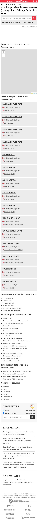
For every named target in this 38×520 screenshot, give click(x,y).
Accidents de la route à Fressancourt (15, 348)
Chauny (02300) (9, 275)
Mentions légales (7, 497)
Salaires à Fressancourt (10, 331)
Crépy (24, 22)
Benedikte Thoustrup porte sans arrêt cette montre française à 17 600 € (17, 448)
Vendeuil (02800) (9, 237)
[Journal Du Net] (28, 506)
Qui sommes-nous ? (9, 493)
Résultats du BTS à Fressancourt (13, 379)
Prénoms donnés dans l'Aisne (12, 353)
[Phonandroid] (28, 518)
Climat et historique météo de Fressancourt (17, 341)
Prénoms (6, 387)
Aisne (13, 4)
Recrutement (30, 493)
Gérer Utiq (32, 495)
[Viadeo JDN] (28, 514)
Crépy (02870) (8, 161)
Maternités (6, 392)
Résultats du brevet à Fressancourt (14, 376)
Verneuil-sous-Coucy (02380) (13, 224)
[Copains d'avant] (10, 514)
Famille (6, 410)
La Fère (17, 22)
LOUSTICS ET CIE (9, 269)
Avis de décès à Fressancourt (12, 333)
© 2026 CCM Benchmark (28, 497)
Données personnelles (9, 495)
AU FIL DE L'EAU (9, 167)
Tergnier (31, 22)
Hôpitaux (6, 399)
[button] (3, 52)
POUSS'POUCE (8, 154)
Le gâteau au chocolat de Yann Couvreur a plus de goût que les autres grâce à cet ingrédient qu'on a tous (19, 482)
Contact (18, 493)
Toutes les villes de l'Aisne (11, 311)
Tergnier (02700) (9, 174)
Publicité (23, 493)
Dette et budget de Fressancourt (13, 338)
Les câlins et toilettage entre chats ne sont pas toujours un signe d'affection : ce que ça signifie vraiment (18, 456)
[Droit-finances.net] (28, 510)
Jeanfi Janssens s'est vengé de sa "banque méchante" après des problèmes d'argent (17, 440)
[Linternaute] (10, 510)
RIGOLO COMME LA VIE (12, 231)
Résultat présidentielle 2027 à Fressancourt (17, 371)
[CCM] (10, 506)
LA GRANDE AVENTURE (12, 104)
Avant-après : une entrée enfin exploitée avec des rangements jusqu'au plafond (18, 433)
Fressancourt (7, 318)
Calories (5, 394)
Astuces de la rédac (10, 413)
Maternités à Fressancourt (11, 328)
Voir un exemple (30, 410)
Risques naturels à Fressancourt (13, 343)
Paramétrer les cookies (22, 495)
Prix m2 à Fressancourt (10, 358)
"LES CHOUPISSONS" (11, 218)
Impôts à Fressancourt (10, 336)
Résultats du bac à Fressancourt (13, 374)
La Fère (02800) (9, 110)
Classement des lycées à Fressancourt (15, 321)
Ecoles (5, 389)
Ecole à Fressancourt (9, 326)
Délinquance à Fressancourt (12, 351)
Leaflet (35, 93)
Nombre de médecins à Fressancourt (15, 346)
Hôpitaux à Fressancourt (11, 361)
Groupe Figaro (17, 497)
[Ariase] (10, 518)
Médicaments (7, 397)
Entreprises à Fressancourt (11, 356)
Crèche (7, 4)
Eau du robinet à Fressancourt (13, 323)
